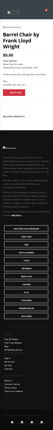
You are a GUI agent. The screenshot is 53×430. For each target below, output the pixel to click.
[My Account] (40, 13)
